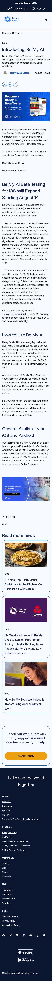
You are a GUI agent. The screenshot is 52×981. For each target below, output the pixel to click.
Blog (4, 868)
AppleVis (6, 810)
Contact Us (7, 806)
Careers (6, 815)
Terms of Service (10, 916)
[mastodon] (44, 935)
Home (5, 33)
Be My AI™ (7, 837)
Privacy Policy (8, 921)
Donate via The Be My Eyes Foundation (20, 819)
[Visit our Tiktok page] (38, 935)
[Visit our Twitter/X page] (10, 935)
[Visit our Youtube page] (30, 935)
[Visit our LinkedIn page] (17, 935)
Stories (5, 863)
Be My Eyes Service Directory (16, 846)
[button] (11, 19)
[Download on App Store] (26, 952)
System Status (8, 899)
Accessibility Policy (11, 925)
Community (18, 33)
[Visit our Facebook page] (3, 935)
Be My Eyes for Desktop (13, 850)
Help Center (7, 890)
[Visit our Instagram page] (24, 935)
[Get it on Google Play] (26, 960)
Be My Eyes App (9, 832)
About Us (6, 801)
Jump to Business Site (26, 3)
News (4, 872)
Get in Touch (26, 755)
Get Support (7, 894)
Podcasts (6, 876)
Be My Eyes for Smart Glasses (16, 841)
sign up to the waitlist (14, 314)
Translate (6, 903)
